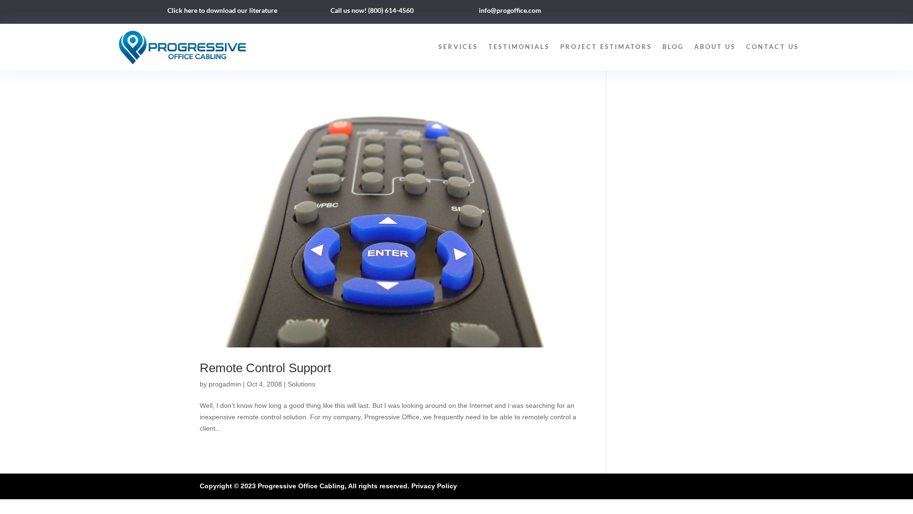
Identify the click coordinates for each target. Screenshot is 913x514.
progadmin (225, 384)
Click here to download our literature (222, 10)
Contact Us (772, 46)
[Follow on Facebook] (660, 12)
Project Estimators (606, 46)
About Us (715, 46)
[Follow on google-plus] (698, 12)
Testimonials (519, 46)
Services (458, 46)
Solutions (301, 384)
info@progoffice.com (510, 10)
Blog (673, 46)
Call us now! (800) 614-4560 (372, 10)
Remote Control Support (265, 368)
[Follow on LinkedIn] (679, 12)
